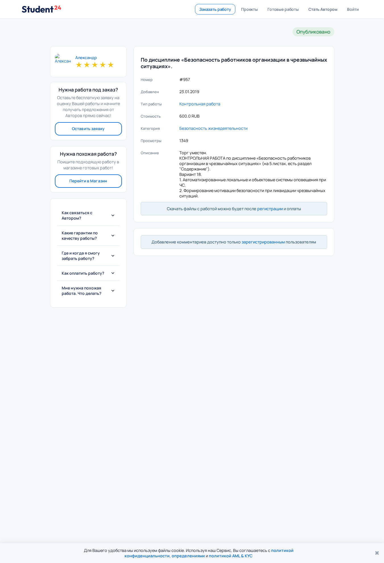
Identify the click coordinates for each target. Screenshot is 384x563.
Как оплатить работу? (83, 273)
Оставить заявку (88, 128)
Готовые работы (283, 9)
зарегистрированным (263, 242)
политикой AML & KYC (231, 555)
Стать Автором (322, 9)
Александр (86, 57)
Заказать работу (215, 9)
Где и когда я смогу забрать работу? (81, 255)
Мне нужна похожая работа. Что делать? (81, 290)
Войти (352, 9)
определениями (188, 555)
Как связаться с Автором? (77, 215)
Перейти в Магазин (88, 181)
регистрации (270, 208)
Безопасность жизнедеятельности (213, 128)
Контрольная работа (199, 104)
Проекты (249, 9)
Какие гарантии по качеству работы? (80, 235)
